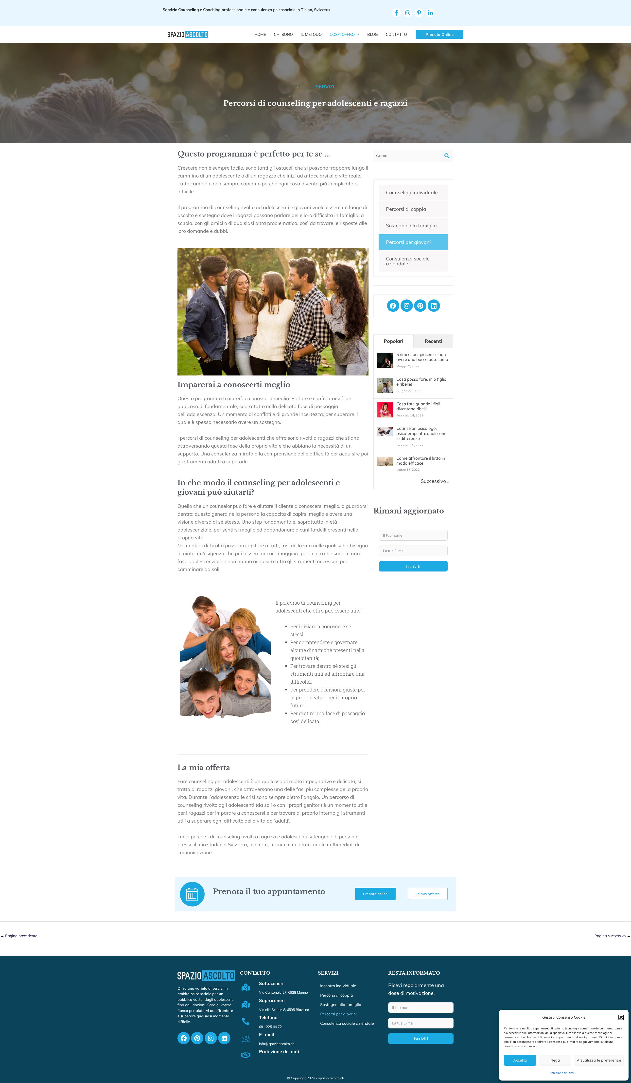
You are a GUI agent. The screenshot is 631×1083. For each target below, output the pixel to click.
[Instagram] (407, 12)
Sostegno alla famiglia (411, 225)
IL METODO (311, 34)
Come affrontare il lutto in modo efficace (420, 460)
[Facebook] (396, 12)
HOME (260, 34)
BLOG (372, 34)
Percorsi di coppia (406, 209)
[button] (621, 1017)
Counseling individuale (412, 192)
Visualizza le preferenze (599, 1060)
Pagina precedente (18, 935)
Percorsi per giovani (408, 242)
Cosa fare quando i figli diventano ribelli (418, 406)
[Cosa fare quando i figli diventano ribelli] (385, 410)
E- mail (266, 1034)
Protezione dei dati (561, 1073)
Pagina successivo (613, 935)
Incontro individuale (338, 985)
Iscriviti (413, 566)
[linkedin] (430, 12)
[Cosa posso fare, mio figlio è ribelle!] (385, 385)
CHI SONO (283, 34)
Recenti (433, 341)
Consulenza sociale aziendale (408, 261)
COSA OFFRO (342, 34)
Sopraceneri (272, 1000)
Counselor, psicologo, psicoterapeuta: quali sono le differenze (421, 433)
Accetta (520, 1060)
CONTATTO (396, 34)
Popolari (393, 341)
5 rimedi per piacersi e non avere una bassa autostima (422, 357)
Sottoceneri (271, 983)
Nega (555, 1060)
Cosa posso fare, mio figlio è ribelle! (421, 381)
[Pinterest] (419, 12)
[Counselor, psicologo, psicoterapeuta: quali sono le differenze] (385, 431)
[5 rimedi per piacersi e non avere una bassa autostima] (385, 360)
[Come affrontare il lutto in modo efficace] (385, 461)
